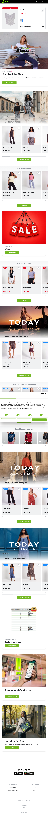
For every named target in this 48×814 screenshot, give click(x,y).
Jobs (35, 787)
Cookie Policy (24, 805)
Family (24, 810)
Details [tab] (24, 396)
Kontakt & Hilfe (13, 793)
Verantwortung (35, 795)
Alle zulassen (39, 419)
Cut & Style (12, 795)
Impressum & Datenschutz (24, 803)
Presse (35, 793)
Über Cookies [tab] (39, 396)
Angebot (5, 342)
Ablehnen (9, 419)
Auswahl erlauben (24, 419)
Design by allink (24, 812)
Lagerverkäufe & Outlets (13, 790)
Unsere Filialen (13, 787)
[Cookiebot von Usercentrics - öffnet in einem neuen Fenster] (41, 393)
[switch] (18, 415)
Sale (5, 267)
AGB (24, 807)
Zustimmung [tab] (8, 396)
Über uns (35, 790)
